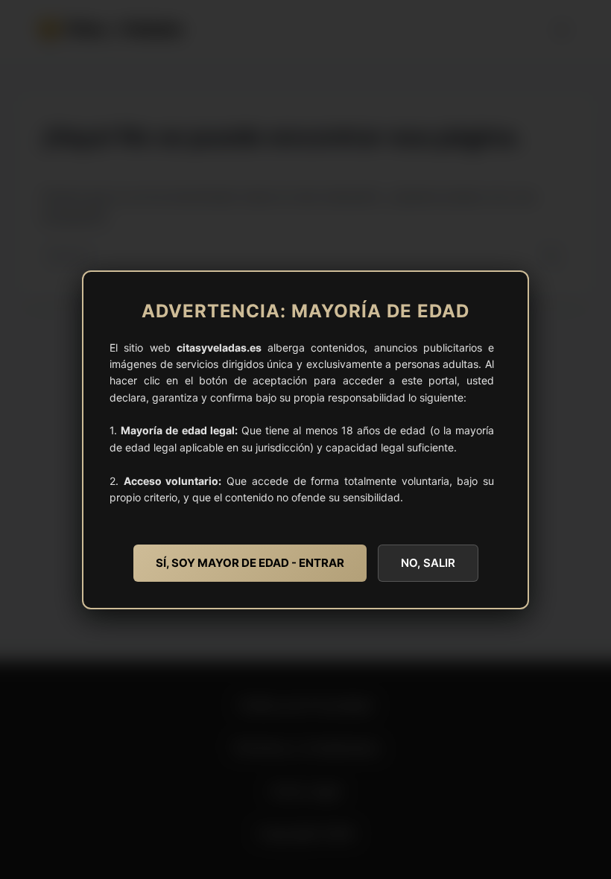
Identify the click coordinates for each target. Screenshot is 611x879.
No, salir (428, 563)
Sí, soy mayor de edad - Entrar (250, 563)
